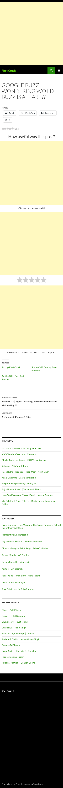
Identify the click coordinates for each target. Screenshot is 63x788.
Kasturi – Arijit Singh (12, 568)
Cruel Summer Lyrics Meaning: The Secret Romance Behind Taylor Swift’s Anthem (31, 526)
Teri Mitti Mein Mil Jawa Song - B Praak (21, 448)
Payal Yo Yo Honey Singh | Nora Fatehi (21, 575)
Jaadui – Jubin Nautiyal (13, 582)
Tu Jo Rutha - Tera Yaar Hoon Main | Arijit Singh (25, 471)
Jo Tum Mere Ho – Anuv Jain (16, 562)
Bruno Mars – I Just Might (14, 621)
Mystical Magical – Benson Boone (18, 662)
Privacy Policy (7, 784)
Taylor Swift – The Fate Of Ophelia (19, 651)
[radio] (20, 280)
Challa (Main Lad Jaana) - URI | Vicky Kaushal (24, 460)
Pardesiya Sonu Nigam (13, 656)
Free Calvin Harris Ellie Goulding (18, 589)
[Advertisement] (31, 33)
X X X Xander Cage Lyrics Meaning (19, 454)
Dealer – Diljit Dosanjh (13, 615)
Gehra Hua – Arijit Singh (14, 627)
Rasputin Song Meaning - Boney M (19, 483)
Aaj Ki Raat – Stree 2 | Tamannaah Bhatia (22, 541)
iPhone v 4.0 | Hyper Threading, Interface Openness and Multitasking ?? (29, 401)
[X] (26, 720)
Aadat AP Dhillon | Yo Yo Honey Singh (21, 639)
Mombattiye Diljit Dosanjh (15, 534)
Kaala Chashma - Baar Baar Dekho (19, 477)
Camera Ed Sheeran (11, 645)
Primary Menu (59, 70)
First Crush (9, 70)
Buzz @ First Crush (11, 367)
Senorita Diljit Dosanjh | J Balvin (18, 633)
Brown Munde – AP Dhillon (15, 555)
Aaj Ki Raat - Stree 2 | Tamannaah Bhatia (21, 489)
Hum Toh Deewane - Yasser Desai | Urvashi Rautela (27, 495)
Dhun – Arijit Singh (11, 610)
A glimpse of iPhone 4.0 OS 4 (16, 415)
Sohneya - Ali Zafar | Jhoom (15, 466)
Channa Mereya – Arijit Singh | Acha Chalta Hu (25, 548)
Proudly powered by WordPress (29, 784)
